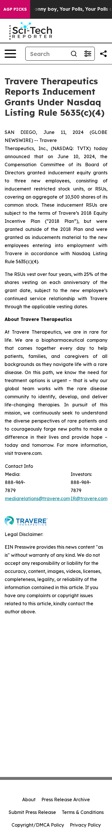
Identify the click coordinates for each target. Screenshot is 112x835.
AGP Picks (15, 9)
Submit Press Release (32, 812)
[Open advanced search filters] (87, 53)
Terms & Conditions (83, 812)
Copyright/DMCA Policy (37, 825)
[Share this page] (103, 53)
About (29, 799)
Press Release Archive (65, 799)
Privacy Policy (85, 825)
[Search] (74, 53)
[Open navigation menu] (10, 53)
